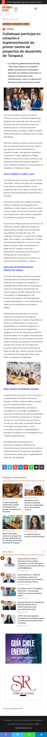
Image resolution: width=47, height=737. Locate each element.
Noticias (26, 24)
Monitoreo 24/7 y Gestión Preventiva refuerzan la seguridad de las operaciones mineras (33, 505)
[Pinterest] (25, 467)
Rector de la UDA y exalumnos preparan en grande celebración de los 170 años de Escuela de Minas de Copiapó (12, 538)
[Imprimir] (41, 467)
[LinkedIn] (20, 467)
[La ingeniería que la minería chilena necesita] (34, 522)
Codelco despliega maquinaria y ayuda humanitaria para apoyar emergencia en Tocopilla (12, 507)
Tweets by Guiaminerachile (13, 708)
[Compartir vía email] (36, 467)
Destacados (14, 19)
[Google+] (15, 467)
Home (6, 19)
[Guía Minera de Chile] (10, 8)
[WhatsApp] (31, 467)
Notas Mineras (17, 24)
